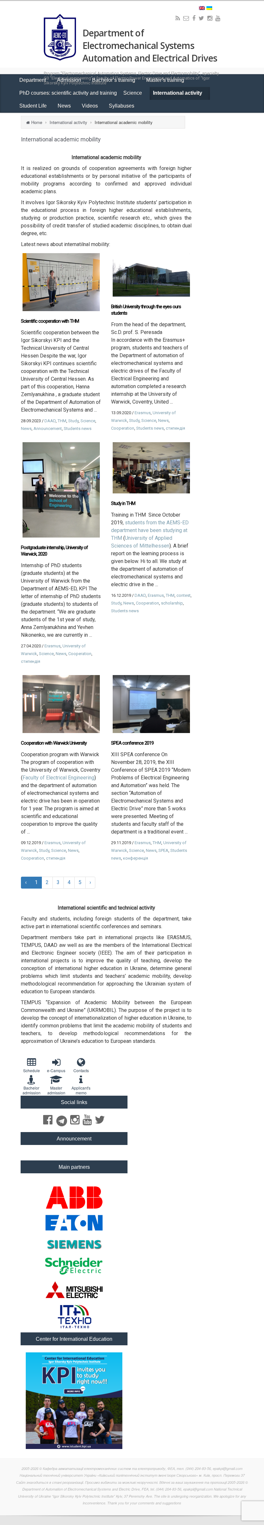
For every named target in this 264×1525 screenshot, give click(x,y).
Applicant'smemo (80, 1090)
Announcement (47, 428)
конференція (135, 858)
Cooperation (122, 428)
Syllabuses (121, 106)
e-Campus (56, 1070)
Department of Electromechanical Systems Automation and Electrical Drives (149, 45)
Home (36, 122)
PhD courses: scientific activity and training (68, 93)
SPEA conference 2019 (132, 743)
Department (33, 80)
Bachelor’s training (114, 80)
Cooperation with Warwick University (54, 743)
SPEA (163, 850)
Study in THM (123, 503)
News (65, 106)
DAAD (50, 420)
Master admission (56, 1090)
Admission (69, 80)
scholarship (172, 603)
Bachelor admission (32, 1090)
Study (73, 420)
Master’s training (165, 80)
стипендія (175, 428)
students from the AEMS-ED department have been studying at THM (150, 530)
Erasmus (143, 412)
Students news (77, 428)
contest (183, 595)
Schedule (31, 1070)
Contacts (81, 1070)
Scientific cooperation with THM (50, 321)
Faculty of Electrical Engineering (58, 778)
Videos (90, 106)
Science (133, 93)
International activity (178, 93)
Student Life (33, 106)
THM (62, 420)
